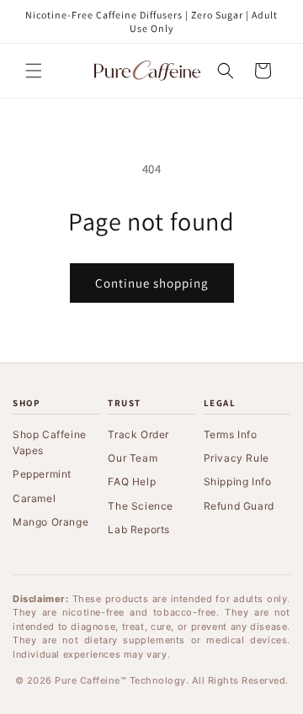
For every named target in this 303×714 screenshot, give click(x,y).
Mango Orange (50, 522)
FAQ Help (132, 481)
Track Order (138, 434)
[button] (33, 70)
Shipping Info (238, 481)
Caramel (34, 498)
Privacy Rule (236, 458)
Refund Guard (239, 506)
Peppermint (42, 474)
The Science (140, 506)
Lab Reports (139, 529)
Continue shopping (152, 283)
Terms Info (231, 434)
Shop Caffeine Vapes (50, 442)
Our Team (132, 458)
